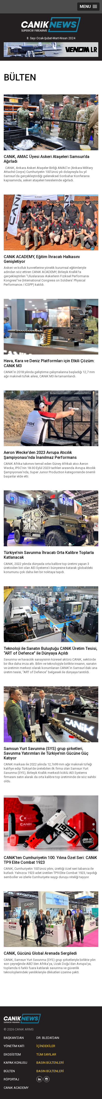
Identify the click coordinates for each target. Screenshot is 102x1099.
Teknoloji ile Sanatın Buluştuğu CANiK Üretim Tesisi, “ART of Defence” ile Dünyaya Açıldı (50, 651)
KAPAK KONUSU (15, 1062)
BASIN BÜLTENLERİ (50, 1062)
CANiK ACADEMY (16, 1088)
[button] (88, 6)
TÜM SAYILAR (46, 1054)
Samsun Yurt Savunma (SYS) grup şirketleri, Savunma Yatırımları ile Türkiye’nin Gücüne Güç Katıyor (46, 753)
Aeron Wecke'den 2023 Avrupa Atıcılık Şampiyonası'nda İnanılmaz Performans (40, 455)
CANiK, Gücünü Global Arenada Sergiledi (40, 953)
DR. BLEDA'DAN (47, 1038)
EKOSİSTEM (12, 1054)
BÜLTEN (9, 1071)
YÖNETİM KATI (14, 1046)
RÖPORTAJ (11, 1079)
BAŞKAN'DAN (14, 1038)
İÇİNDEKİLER (45, 1046)
